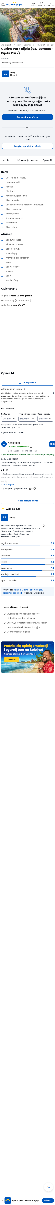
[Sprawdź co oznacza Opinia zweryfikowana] (31, 447)
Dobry (12, 72)
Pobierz (47, 1200)
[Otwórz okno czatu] (48, 1187)
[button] (27, 117)
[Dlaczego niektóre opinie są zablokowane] (24, 389)
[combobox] (7, 418)
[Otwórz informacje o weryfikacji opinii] (53, 393)
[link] (14, 4)
